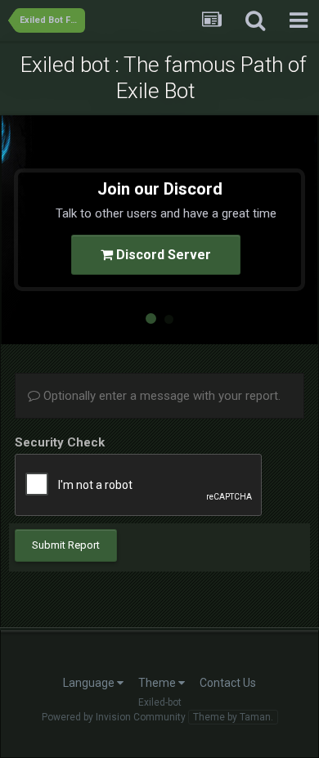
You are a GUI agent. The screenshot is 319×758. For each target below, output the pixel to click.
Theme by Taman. (233, 717)
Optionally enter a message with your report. (160, 395)
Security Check (60, 442)
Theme (158, 682)
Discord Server (162, 254)
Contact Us (228, 682)
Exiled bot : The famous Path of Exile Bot (163, 77)
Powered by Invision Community (114, 717)
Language (90, 682)
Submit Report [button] (66, 545)
